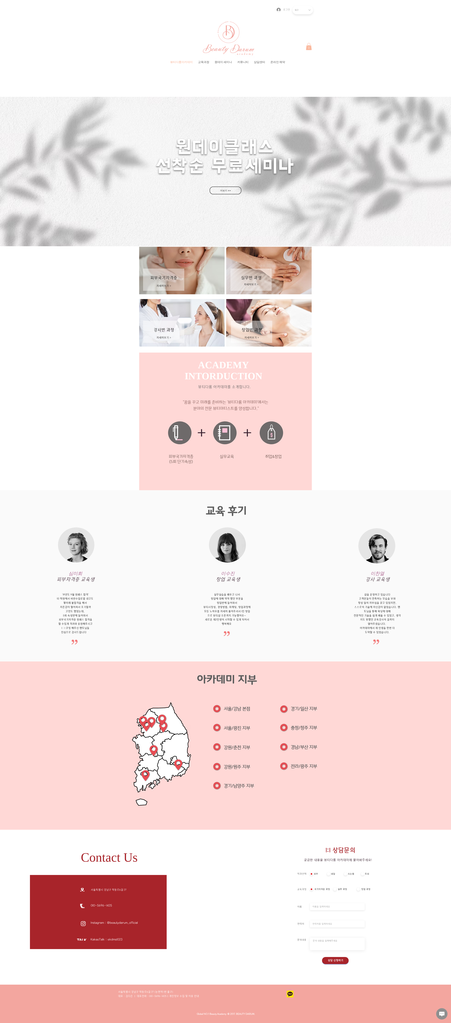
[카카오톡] (290, 994)
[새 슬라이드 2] (225, 237)
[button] (203, 62)
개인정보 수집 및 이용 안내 (184, 996)
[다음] (431, 171)
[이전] (19, 171)
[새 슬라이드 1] (229, 237)
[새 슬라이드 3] (222, 237)
